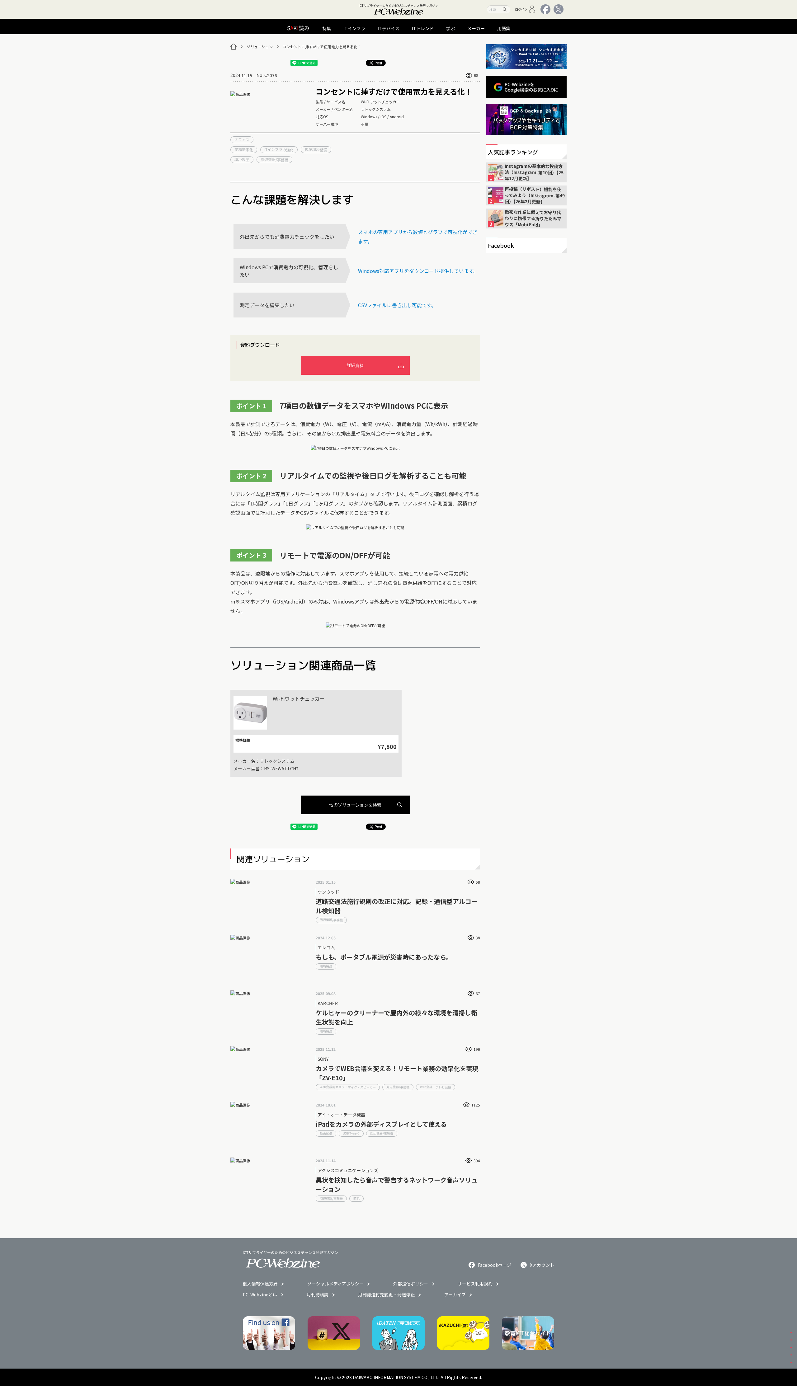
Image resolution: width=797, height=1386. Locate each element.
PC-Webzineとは (260, 1294)
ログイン (521, 9)
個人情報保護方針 (260, 1283)
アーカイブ (455, 1294)
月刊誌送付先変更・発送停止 (386, 1294)
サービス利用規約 (475, 1283)
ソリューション (260, 46)
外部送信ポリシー (410, 1283)
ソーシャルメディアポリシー (335, 1283)
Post (378, 62)
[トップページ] (233, 46)
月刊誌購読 (317, 1294)
